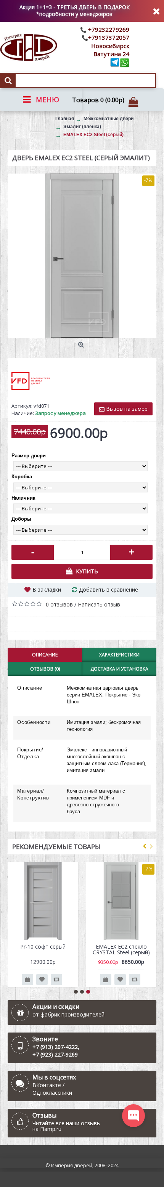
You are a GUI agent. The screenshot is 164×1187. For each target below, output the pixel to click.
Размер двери (28, 455)
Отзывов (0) (45, 669)
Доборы (21, 519)
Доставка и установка (119, 669)
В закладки (46, 589)
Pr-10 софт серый (43, 946)
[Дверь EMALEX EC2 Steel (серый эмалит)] (82, 256)
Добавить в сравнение (108, 589)
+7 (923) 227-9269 (55, 1054)
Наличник (23, 498)
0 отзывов (59, 604)
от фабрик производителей (68, 1014)
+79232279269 (108, 29)
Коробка (21, 476)
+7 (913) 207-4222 (55, 1046)
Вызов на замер (126, 408)
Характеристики (119, 654)
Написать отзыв (99, 604)
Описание (45, 654)
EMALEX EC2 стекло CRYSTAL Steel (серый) (121, 949)
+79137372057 (108, 37)
